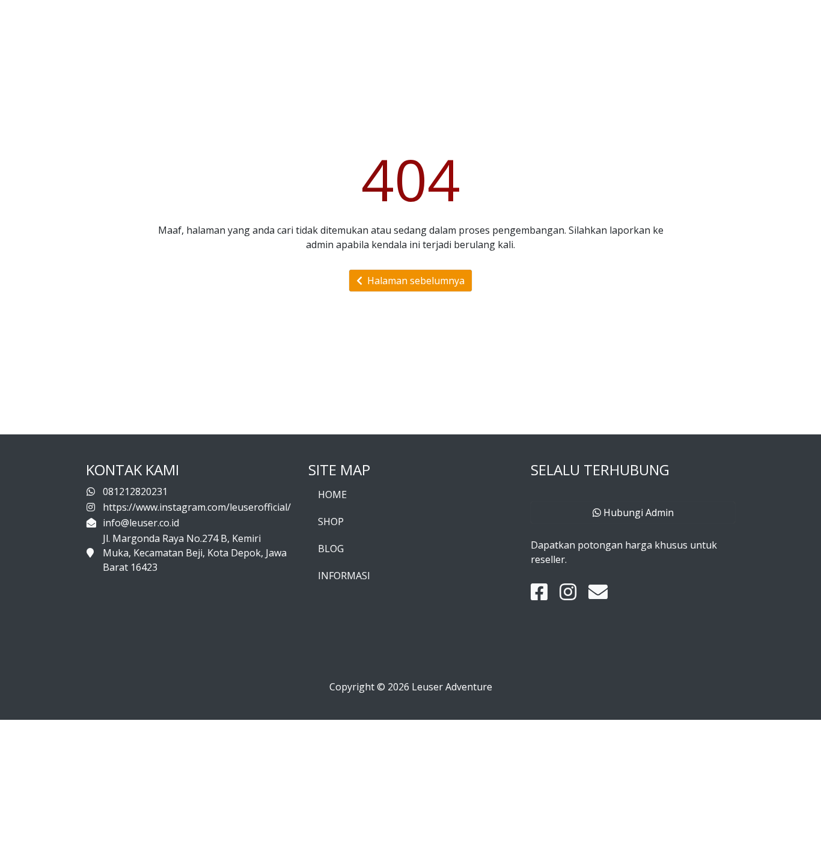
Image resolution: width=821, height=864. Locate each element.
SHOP (331, 521)
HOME (332, 494)
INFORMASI (344, 575)
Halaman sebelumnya (413, 280)
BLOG (331, 548)
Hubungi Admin (637, 512)
